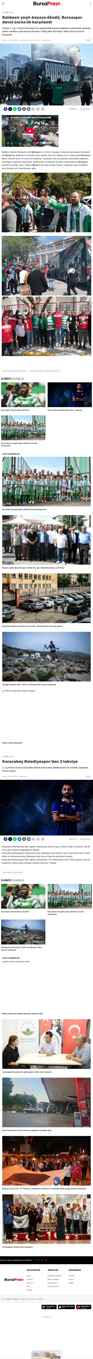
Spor (88, 40)
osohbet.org (46, 1317)
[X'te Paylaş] (10, 109)
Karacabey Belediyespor (13, 872)
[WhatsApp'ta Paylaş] (15, 109)
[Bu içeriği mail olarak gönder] (24, 109)
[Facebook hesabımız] (35, 1260)
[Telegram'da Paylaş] (19, 109)
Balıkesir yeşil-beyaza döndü (15, 371)
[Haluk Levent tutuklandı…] (46, 715)
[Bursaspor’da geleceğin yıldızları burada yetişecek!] (23, 427)
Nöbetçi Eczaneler (54, 1276)
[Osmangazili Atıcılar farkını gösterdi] (46, 1219)
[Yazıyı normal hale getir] (43, 109)
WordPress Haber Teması (32, 1299)
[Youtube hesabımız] (46, 1260)
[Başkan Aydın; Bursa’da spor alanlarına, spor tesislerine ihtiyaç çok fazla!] (46, 540)
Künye (71, 1279)
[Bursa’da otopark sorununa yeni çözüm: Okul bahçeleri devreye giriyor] (46, 598)
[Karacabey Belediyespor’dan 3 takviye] (70, 394)
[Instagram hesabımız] (42, 1260)
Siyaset (29, 1290)
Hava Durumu (53, 1283)
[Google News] (85, 109)
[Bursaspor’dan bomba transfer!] (23, 394)
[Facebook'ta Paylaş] (5, 109)
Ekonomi (30, 1283)
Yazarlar (72, 1276)
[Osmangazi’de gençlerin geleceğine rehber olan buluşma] (46, 1044)
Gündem (30, 1279)
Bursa (29, 1276)
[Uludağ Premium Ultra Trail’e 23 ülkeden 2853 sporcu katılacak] (46, 656)
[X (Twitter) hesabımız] (38, 1260)
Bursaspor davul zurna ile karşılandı (45, 371)
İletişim (71, 1283)
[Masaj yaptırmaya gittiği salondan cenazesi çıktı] (46, 986)
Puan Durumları (53, 1286)
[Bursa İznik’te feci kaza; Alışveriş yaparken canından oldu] (46, 1102)
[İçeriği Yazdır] (29, 109)
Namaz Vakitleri (53, 1279)
